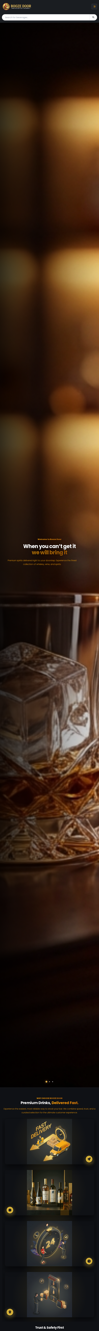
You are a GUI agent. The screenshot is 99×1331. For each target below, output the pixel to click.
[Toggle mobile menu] (94, 6)
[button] (5, 555)
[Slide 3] (52, 1081)
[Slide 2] (49, 1081)
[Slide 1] (46, 1081)
